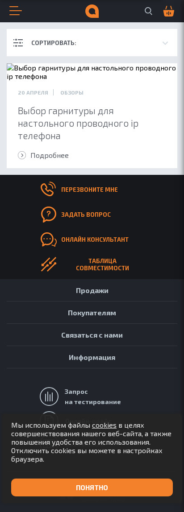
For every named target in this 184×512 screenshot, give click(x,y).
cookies (104, 425)
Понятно (92, 487)
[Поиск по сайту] (148, 11)
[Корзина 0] (163, 11)
